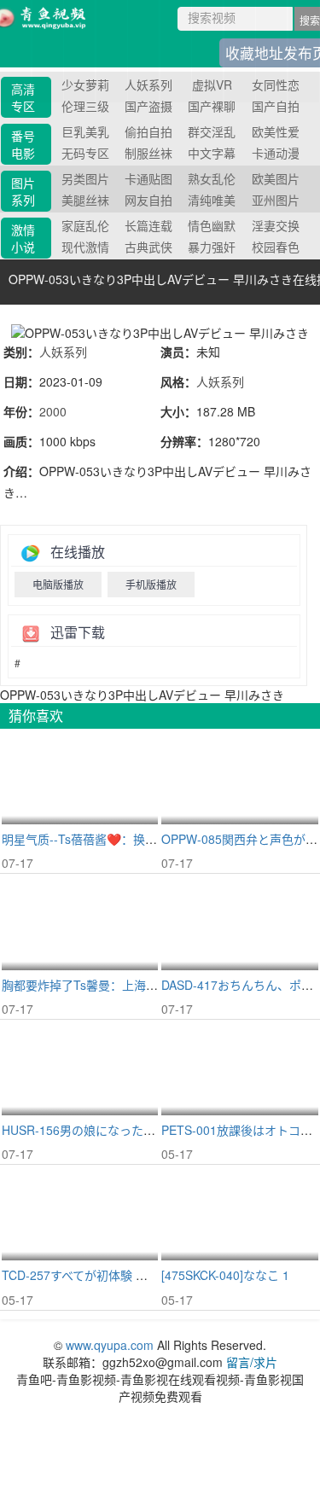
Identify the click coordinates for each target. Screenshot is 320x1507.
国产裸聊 (212, 105)
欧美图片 (276, 178)
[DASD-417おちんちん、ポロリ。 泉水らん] (239, 922)
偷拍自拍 (148, 131)
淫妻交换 (276, 225)
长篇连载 (148, 225)
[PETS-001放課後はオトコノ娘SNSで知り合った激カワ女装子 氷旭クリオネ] (239, 1068)
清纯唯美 (212, 199)
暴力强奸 (212, 246)
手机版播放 (151, 584)
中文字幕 (212, 152)
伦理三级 (85, 105)
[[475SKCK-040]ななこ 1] (239, 1213)
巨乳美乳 (85, 131)
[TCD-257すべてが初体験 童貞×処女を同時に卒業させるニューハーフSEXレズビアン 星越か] (80, 1213)
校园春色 (276, 246)
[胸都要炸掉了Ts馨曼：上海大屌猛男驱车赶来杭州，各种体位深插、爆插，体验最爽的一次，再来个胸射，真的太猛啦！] (80, 922)
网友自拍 (148, 199)
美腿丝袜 (85, 199)
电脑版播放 (58, 584)
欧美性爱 (276, 131)
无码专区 (85, 152)
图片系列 (23, 191)
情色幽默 (212, 225)
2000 (53, 411)
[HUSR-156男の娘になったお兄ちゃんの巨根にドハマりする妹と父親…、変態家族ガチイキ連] (80, 1068)
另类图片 (85, 178)
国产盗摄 (148, 105)
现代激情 (85, 246)
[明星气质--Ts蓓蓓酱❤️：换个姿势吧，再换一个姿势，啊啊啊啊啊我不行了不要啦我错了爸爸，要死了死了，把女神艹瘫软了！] (80, 777)
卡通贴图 (148, 178)
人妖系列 (63, 351)
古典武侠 (148, 246)
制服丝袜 (148, 152)
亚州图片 (276, 199)
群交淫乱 (212, 131)
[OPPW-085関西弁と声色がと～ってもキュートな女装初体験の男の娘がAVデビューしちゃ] (239, 777)
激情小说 (23, 238)
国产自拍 (276, 105)
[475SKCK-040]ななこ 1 (225, 1274)
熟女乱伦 (212, 178)
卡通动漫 (276, 152)
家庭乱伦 (85, 225)
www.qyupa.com (111, 1344)
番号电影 (23, 144)
